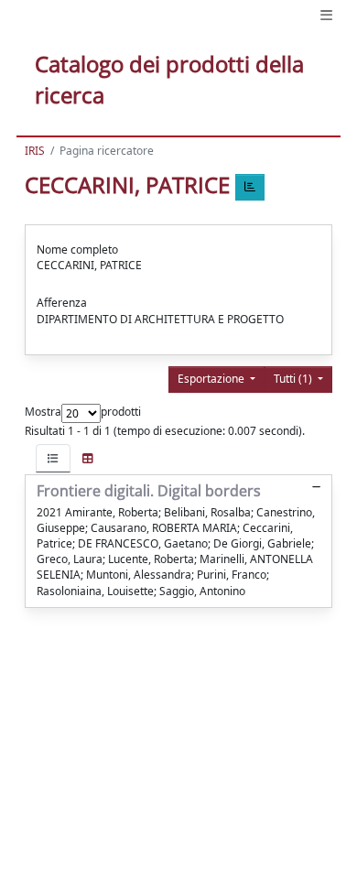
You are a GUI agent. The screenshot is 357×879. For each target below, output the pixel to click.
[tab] (53, 458)
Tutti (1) (294, 378)
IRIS (35, 150)
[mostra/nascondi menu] (326, 15)
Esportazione (212, 378)
